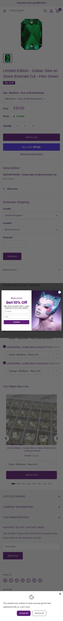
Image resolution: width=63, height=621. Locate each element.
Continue (16, 322)
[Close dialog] (59, 292)
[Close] (60, 593)
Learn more (25, 607)
